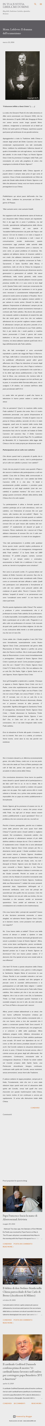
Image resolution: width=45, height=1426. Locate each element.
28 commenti (19, 1403)
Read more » (8, 1247)
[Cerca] (35, 4)
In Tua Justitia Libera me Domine (16, 5)
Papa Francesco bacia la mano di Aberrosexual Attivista (20, 1217)
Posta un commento (23, 1244)
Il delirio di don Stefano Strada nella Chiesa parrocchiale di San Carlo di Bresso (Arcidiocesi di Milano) (22, 1291)
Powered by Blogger (24, 1416)
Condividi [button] (35, 1108)
